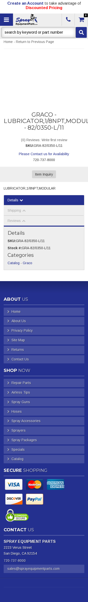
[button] (44, 32)
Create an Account (25, 3)
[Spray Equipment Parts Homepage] (37, 20)
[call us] (68, 20)
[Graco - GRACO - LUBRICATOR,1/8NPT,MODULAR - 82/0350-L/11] (44, 74)
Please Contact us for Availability (44, 154)
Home (8, 42)
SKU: (29, 146)
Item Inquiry (44, 174)
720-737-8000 (15, 560)
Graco (27, 263)
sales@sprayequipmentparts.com (33, 569)
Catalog (14, 263)
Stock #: (15, 248)
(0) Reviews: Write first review (44, 140)
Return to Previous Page (35, 42)
